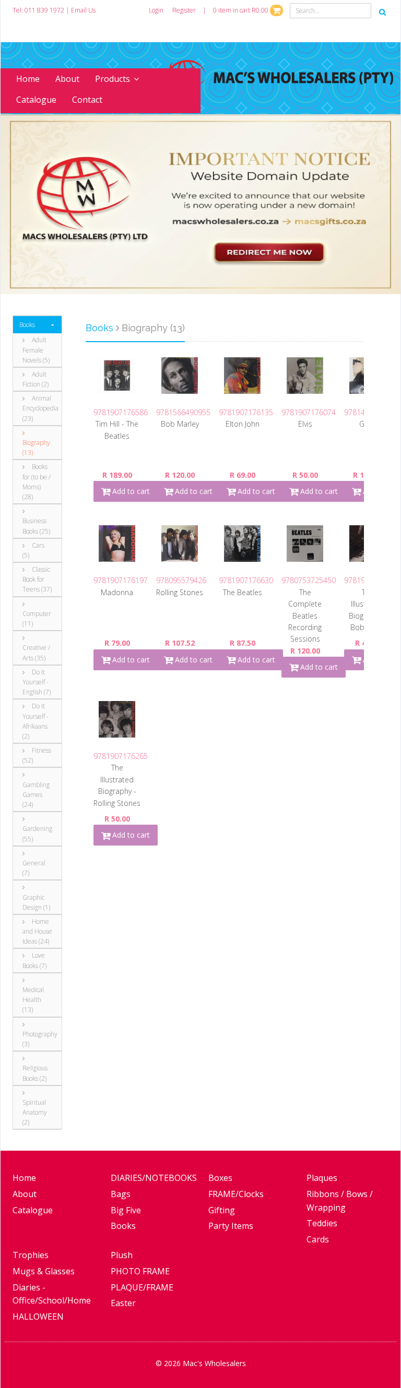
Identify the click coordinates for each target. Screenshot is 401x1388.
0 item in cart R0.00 (241, 10)
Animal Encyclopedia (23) (38, 408)
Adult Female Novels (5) (36, 349)
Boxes (220, 1178)
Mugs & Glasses (44, 1271)
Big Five (126, 1210)
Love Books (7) (34, 960)
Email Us (83, 10)
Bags (121, 1194)
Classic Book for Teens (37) (37, 579)
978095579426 (181, 580)
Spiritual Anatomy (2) (34, 1112)
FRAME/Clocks (236, 1194)
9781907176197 (120, 580)
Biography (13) (36, 447)
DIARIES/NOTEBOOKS (154, 1178)
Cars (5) (33, 550)
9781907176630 (246, 580)
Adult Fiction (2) (35, 379)
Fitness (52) (36, 755)
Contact (87, 99)
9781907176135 (246, 412)
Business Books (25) (36, 525)
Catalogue (36, 99)
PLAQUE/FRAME (142, 1287)
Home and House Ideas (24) (37, 931)
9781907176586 (120, 412)
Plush (122, 1255)
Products (112, 79)
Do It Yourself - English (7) (36, 682)
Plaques (321, 1178)
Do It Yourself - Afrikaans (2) (35, 721)
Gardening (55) (37, 833)
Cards (317, 1239)
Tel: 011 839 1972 (38, 10)
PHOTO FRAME (140, 1271)
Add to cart (130, 491)
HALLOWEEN (38, 1316)
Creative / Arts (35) (36, 652)
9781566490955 (183, 412)
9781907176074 (308, 412)
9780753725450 (308, 580)
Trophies (31, 1255)
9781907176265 (120, 756)
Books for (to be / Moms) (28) (36, 481)
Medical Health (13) (33, 999)
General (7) (33, 868)
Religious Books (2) (35, 1073)
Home (28, 79)
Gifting (221, 1210)
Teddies (321, 1223)
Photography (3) (38, 1039)
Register (184, 10)
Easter (123, 1303)
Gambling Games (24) (36, 794)
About (67, 79)
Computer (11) (36, 618)
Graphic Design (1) (36, 902)
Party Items (230, 1226)
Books (27, 324)
